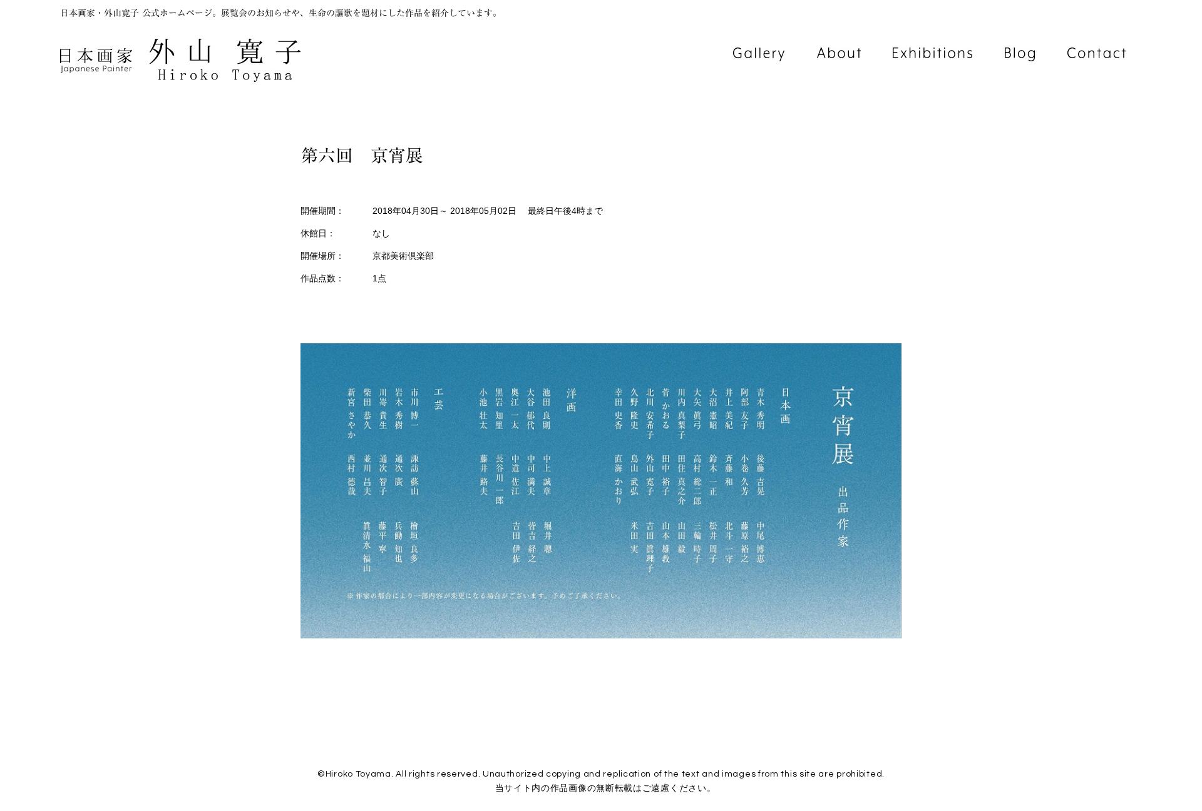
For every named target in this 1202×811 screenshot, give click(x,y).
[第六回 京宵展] (601, 635)
